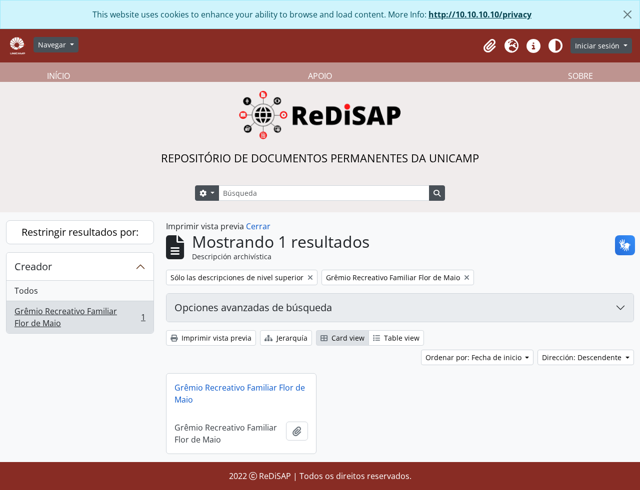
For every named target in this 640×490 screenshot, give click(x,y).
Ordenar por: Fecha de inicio (475, 357)
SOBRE (580, 75)
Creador (33, 266)
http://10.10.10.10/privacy (480, 14)
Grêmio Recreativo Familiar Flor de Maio (80, 317)
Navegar (53, 44)
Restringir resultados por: (80, 232)
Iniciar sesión (598, 45)
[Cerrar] (628, 14)
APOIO (320, 75)
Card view (347, 338)
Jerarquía (291, 338)
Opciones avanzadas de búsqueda (253, 307)
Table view (401, 338)
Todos (26, 290)
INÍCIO (58, 75)
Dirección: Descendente (583, 357)
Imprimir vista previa (216, 338)
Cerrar (258, 226)
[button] (489, 46)
